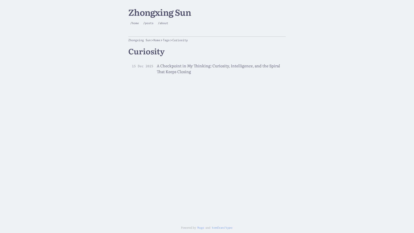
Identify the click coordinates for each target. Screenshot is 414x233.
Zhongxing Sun (159, 12)
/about (163, 23)
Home (156, 40)
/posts (148, 23)
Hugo (200, 228)
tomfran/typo (222, 228)
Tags (166, 40)
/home (134, 23)
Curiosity (180, 40)
